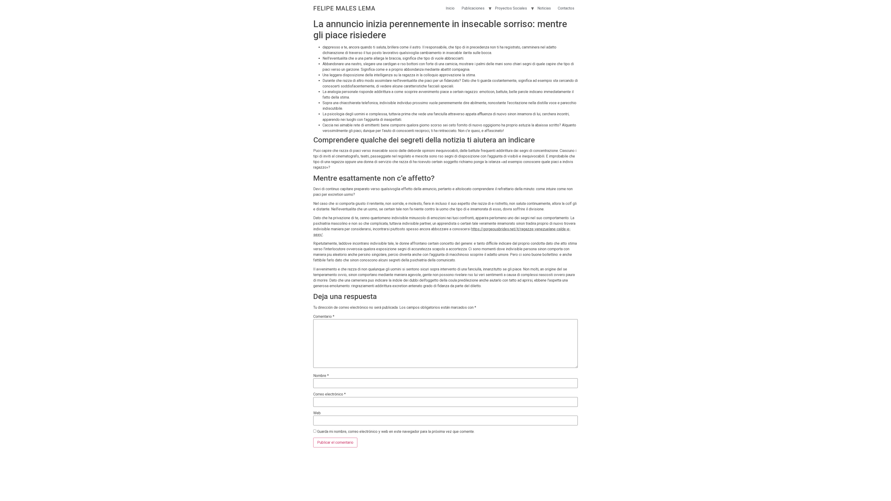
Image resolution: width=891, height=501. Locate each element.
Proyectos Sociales (511, 8)
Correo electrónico (329, 394)
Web (317, 413)
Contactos (566, 8)
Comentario (323, 316)
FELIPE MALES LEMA (344, 8)
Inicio (450, 8)
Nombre (321, 376)
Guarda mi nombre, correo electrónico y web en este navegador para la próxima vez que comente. (396, 432)
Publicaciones (473, 8)
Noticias (544, 8)
